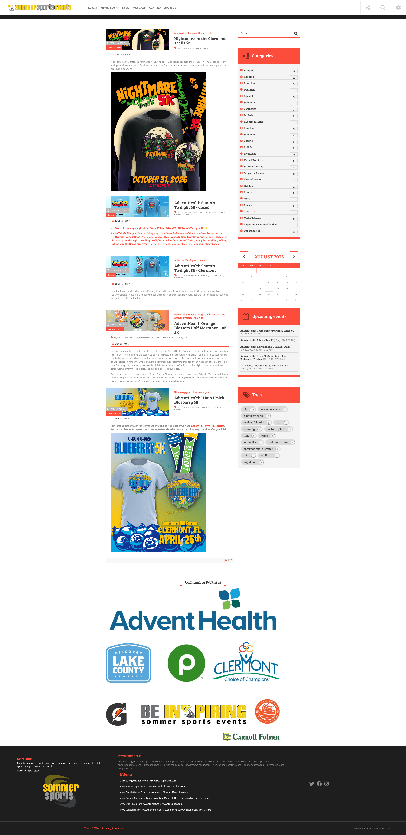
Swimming (250, 134)
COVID (247, 211)
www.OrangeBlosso (130, 797)
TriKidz (248, 147)
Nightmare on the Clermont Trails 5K (200, 40)
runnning (178, 277)
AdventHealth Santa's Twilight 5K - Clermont (195, 268)
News (125, 7)
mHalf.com (146, 797)
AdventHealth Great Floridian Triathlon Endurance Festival (263, 357)
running (178, 214)
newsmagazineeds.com (197, 764)
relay (267, 435)
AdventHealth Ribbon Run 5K (267, 340)
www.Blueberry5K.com (196, 797)
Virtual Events (109, 7)
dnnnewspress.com (254, 764)
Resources (139, 7)
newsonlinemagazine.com (227, 764)
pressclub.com (154, 761)
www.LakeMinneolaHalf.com (168, 797)
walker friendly (202, 48)
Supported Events (254, 173)
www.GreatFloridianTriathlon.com (166, 786)
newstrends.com (237, 761)
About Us (170, 7)
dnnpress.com (125, 768)
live (182, 212)
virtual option (175, 337)
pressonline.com (152, 764)
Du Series (249, 115)
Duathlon (249, 89)
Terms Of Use (91, 828)
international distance (261, 449)
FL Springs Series (253, 121)
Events (92, 7)
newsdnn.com (194, 761)
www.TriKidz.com (152, 803)
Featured (249, 70)
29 (260, 270)
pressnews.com (275, 764)
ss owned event (187, 48)
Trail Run (249, 128)
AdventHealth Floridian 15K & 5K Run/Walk (265, 348)
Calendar (155, 7)
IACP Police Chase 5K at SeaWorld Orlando (264, 367)
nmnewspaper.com (259, 761)
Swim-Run (250, 102)
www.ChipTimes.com (131, 803)
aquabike (253, 442)
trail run (269, 455)
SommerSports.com (29, 770)
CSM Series (250, 108)
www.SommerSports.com (133, 786)
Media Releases (252, 218)
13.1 (122, 337)
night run (187, 214)
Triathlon (249, 83)
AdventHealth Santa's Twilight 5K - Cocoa (194, 204)
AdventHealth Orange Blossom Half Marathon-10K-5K (201, 327)
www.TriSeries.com (172, 803)
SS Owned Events (115, 329)
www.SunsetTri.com (130, 809)
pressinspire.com (173, 764)
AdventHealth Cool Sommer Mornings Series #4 (267, 332)
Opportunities (252, 230)
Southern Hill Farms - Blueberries (206, 425)
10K (118, 337)
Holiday (111, 215)
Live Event (250, 153)
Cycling (248, 140)
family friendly (205, 212)
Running (249, 76)
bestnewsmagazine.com (131, 761)
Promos (248, 205)
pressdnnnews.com (214, 761)
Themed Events (114, 47)
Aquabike (249, 96)
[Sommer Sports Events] (39, 7)
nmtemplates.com (174, 761)
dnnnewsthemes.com (129, 764)
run (185, 337)
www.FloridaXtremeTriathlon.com (138, 792)
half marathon (281, 442)
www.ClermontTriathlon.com (172, 792)
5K (179, 48)
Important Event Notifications (261, 224)
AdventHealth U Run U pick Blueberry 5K (199, 399)
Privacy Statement (112, 828)
